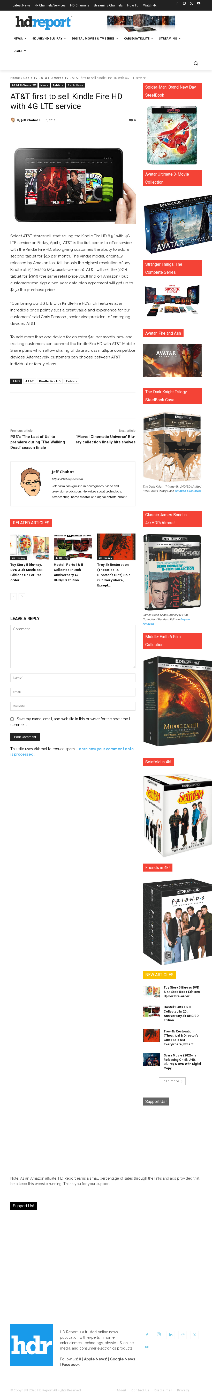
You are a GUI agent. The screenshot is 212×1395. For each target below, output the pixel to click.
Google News (122, 1359)
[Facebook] (177, 4)
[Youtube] (199, 4)
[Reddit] (182, 1335)
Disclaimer (163, 1390)
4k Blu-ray (18, 558)
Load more (170, 1081)
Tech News (75, 85)
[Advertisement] (172, 1138)
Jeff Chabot (29, 120)
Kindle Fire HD (49, 381)
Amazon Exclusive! (188, 491)
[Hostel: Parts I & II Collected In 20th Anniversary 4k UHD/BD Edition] (73, 547)
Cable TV (30, 78)
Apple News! (95, 1359)
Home (15, 78)
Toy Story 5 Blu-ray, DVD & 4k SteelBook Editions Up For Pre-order (182, 992)
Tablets (57, 85)
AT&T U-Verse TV (55, 78)
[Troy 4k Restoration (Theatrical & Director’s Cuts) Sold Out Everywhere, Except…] (116, 547)
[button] (196, 63)
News (44, 85)
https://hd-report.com (67, 479)
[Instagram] (184, 4)
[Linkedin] (170, 1335)
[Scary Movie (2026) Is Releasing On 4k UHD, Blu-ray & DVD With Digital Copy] (151, 1059)
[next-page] (22, 596)
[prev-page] (13, 596)
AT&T (29, 381)
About (121, 1390)
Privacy (183, 1390)
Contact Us (140, 1390)
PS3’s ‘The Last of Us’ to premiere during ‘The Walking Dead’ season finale (37, 442)
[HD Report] (44, 23)
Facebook (71, 1364)
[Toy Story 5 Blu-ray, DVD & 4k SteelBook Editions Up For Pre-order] (29, 547)
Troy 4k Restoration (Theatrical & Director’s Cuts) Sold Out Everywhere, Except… (114, 575)
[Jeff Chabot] (13, 120)
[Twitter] (191, 4)
